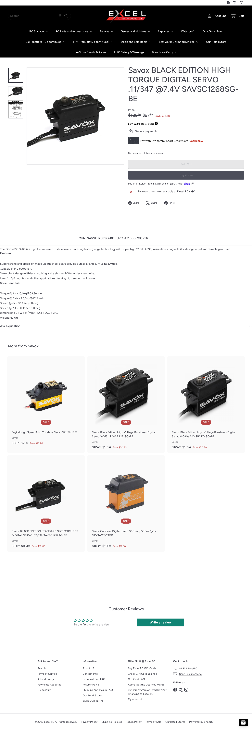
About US (88, 668)
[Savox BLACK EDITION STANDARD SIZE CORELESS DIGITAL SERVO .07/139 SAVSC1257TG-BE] (46, 503)
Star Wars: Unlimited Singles (177, 42)
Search (41, 668)
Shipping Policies (112, 721)
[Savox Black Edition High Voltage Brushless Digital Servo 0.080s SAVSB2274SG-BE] (206, 404)
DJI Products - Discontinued (44, 42)
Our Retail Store (216, 42)
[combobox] (39, 16)
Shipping (133, 153)
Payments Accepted (49, 684)
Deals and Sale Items (134, 42)
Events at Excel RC (94, 679)
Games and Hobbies (134, 31)
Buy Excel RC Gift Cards (142, 668)
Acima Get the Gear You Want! (146, 684)
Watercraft (188, 31)
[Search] (66, 16)
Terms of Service (47, 673)
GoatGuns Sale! (213, 31)
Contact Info (90, 673)
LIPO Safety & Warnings (129, 52)
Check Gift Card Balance (142, 673)
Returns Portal (91, 684)
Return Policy (134, 721)
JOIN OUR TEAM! (93, 700)
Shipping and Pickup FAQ (98, 689)
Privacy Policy (89, 721)
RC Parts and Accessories (72, 31)
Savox (33, 346)
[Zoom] (75, 116)
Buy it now (186, 175)
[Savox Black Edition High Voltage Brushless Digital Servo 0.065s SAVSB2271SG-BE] (126, 404)
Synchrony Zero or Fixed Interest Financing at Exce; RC (147, 691)
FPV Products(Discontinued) (91, 42)
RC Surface (36, 31)
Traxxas (105, 31)
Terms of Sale (153, 721)
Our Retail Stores (93, 695)
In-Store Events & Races (91, 52)
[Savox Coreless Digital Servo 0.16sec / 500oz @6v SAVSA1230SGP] (126, 503)
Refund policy (45, 679)
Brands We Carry (163, 52)
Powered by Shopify (201, 721)
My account (44, 689)
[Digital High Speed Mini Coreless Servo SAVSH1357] (46, 402)
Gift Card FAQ (136, 679)
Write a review (160, 622)
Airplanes (164, 31)
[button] (60, 16)
